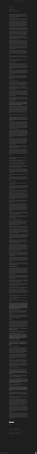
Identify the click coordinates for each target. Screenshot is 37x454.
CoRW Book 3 (18, 429)
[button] (36, 453)
